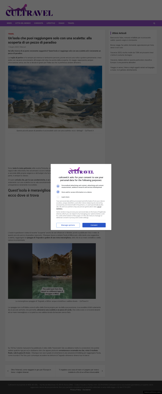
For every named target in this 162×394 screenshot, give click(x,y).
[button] (81, 197)
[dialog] (81, 197)
